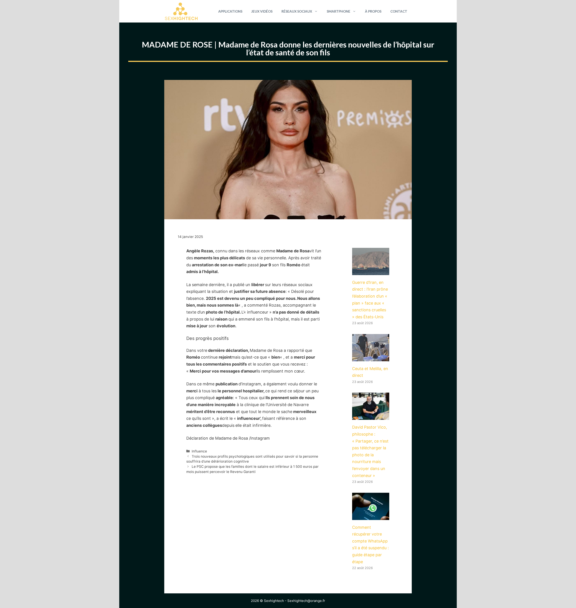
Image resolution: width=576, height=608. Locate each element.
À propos (373, 11)
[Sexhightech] (181, 11)
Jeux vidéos (261, 11)
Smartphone (338, 11)
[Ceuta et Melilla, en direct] (370, 357)
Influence (199, 451)
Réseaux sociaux (296, 11)
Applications (230, 11)
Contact (398, 11)
